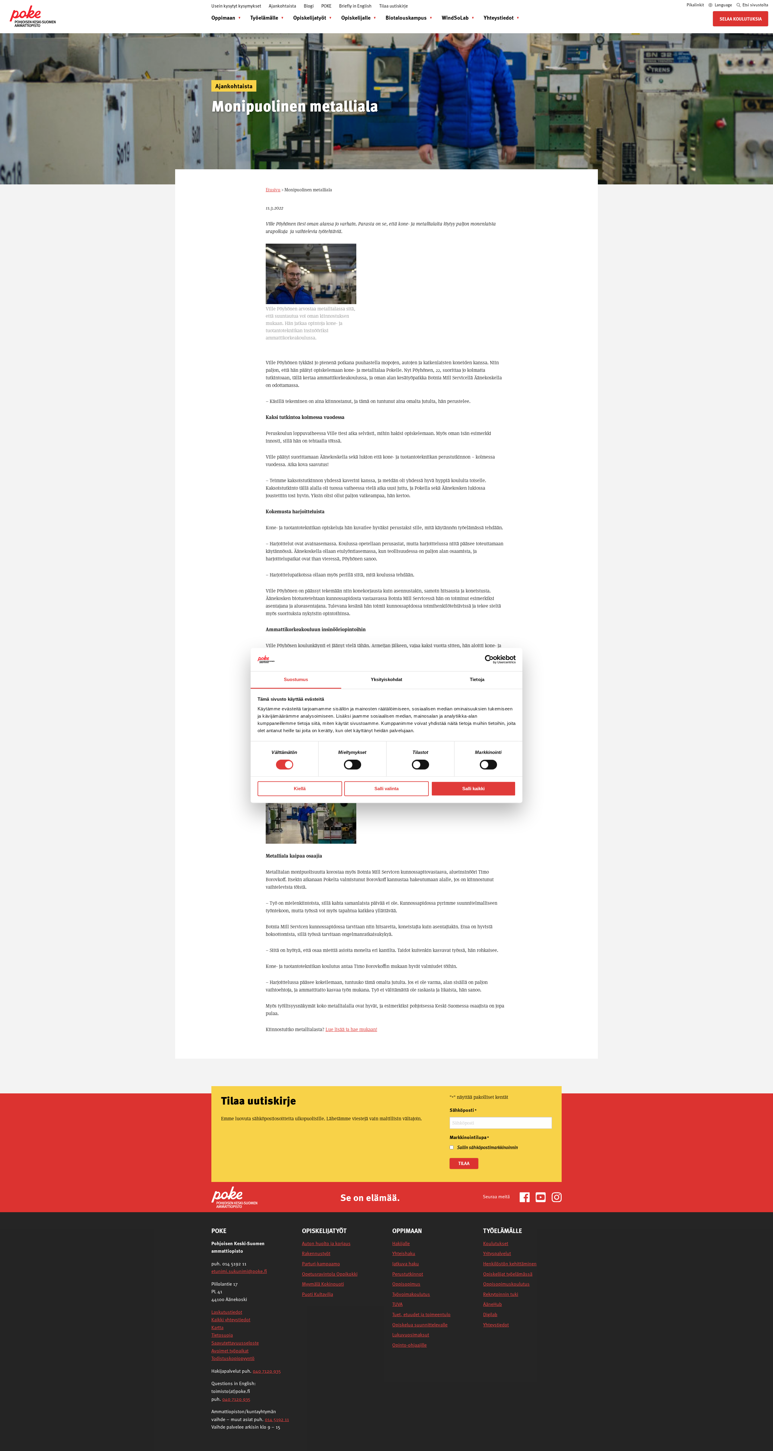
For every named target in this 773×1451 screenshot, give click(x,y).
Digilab (490, 1314)
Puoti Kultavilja (317, 1294)
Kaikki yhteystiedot (230, 1319)
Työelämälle (264, 17)
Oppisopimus (406, 1284)
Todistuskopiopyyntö (233, 1358)
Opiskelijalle (355, 17)
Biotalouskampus (406, 17)
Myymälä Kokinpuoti (323, 1284)
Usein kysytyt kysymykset (236, 5)
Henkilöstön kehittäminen (510, 1263)
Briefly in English (355, 5)
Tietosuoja (222, 1335)
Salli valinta (386, 788)
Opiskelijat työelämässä (507, 1274)
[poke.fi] (33, 15)
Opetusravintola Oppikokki (330, 1274)
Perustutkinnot (407, 1274)
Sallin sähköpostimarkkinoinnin (487, 1147)
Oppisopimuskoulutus (506, 1284)
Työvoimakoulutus (411, 1294)
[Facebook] (527, 1196)
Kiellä (300, 788)
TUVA (397, 1304)
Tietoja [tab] (477, 679)
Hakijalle (401, 1243)
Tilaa (464, 1163)
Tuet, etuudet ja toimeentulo (421, 1314)
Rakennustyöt (316, 1253)
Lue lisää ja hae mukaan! (351, 1029)
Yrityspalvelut (497, 1253)
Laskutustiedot (226, 1312)
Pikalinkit (696, 5)
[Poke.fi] (234, 1196)
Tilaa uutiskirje (393, 5)
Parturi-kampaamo (321, 1263)
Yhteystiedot (499, 17)
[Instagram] (557, 1196)
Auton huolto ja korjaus (326, 1243)
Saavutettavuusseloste (235, 1342)
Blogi (309, 5)
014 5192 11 (277, 1419)
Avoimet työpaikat (230, 1350)
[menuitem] (224, 17)
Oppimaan (223, 17)
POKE (326, 5)
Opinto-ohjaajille (409, 1345)
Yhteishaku (403, 1253)
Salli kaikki (473, 788)
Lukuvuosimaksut (410, 1334)
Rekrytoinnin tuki (500, 1294)
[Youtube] (543, 1196)
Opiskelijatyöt (309, 17)
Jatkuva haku (405, 1263)
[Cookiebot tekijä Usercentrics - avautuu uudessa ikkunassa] (489, 659)
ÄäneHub (492, 1304)
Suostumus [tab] (296, 679)
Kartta (217, 1327)
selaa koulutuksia (741, 18)
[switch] (352, 765)
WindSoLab (455, 17)
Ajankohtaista (282, 5)
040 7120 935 (267, 1371)
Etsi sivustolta (755, 5)
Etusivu (273, 190)
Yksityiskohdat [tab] (386, 679)
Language (723, 5)
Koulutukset (495, 1243)
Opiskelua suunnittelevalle (419, 1324)
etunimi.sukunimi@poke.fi (239, 1271)
